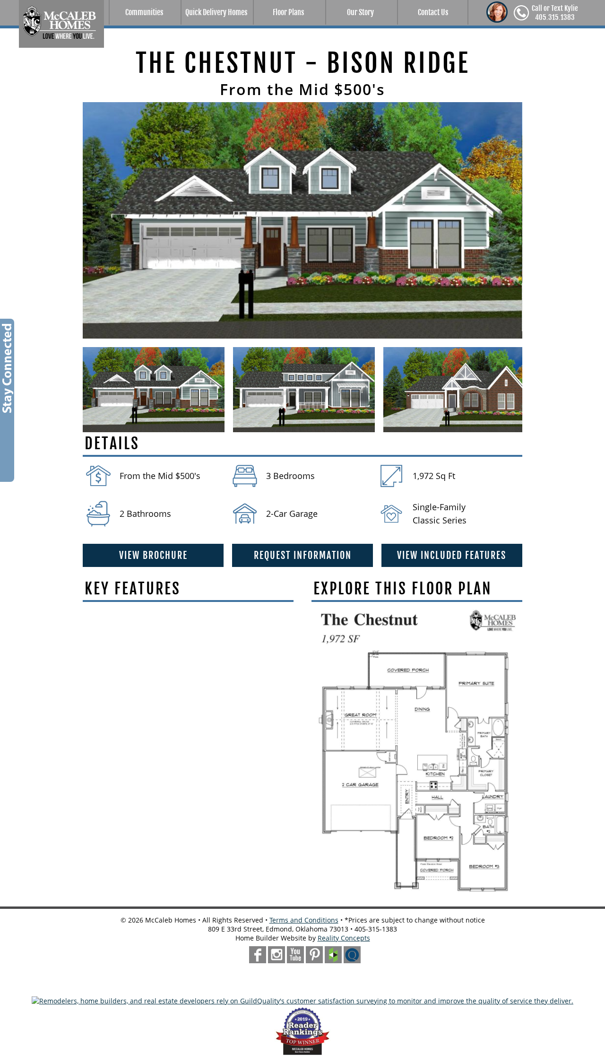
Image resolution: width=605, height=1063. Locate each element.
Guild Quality (352, 954)
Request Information (303, 555)
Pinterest (314, 954)
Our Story (360, 12)
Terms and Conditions (303, 919)
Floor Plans (288, 12)
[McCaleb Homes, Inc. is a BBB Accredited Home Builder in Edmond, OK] (302, 985)
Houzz (333, 954)
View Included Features (451, 555)
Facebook (257, 954)
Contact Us (433, 12)
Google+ (295, 954)
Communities (144, 12)
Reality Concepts (344, 937)
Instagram (276, 954)
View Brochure (153, 555)
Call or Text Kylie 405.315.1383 (555, 13)
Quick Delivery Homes (216, 12)
